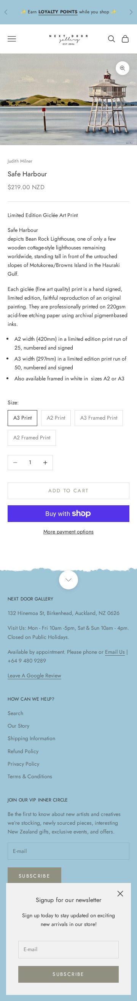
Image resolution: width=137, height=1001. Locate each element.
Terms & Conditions (30, 776)
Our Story (18, 726)
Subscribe (68, 974)
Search (15, 713)
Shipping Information (31, 738)
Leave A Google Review (34, 675)
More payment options (68, 531)
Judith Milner (20, 161)
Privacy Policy (23, 764)
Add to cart (68, 490)
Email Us (115, 652)
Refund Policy (23, 751)
